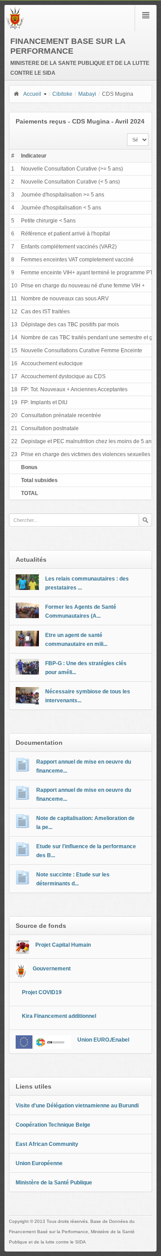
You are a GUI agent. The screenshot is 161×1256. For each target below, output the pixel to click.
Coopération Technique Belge (53, 1125)
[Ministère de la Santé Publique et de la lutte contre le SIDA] (15, 28)
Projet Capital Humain (63, 945)
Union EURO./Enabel (103, 1040)
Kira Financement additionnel (59, 1016)
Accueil (32, 94)
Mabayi (87, 94)
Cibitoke (62, 94)
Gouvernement (52, 968)
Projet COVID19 (42, 992)
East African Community (47, 1144)
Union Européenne (39, 1163)
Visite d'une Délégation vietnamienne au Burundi (77, 1105)
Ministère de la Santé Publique (54, 1182)
